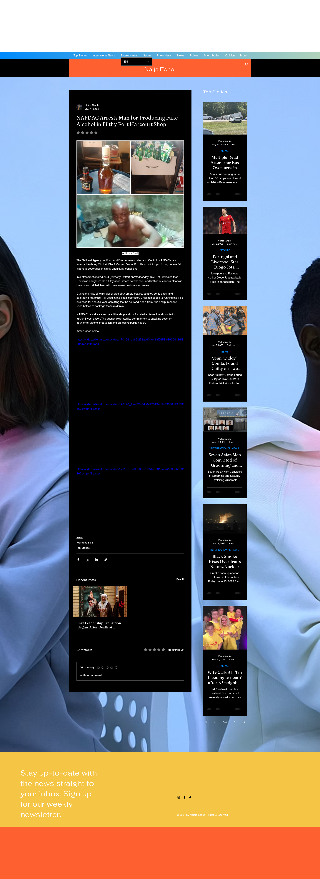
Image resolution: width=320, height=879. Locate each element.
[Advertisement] (111, 26)
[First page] (206, 722)
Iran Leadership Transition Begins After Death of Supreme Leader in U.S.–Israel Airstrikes (99, 625)
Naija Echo (160, 69)
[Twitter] (298, 67)
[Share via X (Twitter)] (87, 559)
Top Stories (83, 547)
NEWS (225, 150)
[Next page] (234, 722)
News (79, 537)
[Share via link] (105, 559)
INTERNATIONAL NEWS (224, 448)
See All (180, 579)
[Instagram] (287, 67)
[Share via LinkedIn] (96, 559)
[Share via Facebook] (78, 559)
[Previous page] (214, 722)
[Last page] (243, 722)
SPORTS (224, 250)
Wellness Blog (84, 542)
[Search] (247, 64)
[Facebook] (292, 67)
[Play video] (130, 367)
